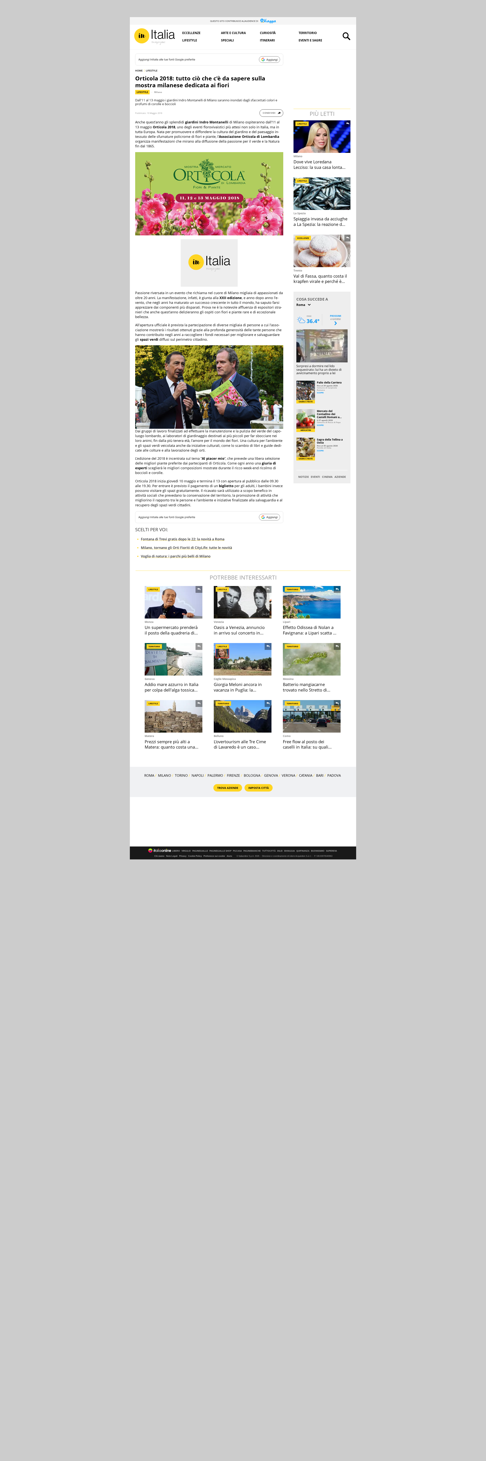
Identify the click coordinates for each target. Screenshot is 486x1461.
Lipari (286, 622)
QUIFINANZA (302, 851)
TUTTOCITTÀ (269, 851)
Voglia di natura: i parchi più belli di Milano (176, 556)
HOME (139, 70)
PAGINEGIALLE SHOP (220, 851)
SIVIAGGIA (289, 851)
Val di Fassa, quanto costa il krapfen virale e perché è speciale (320, 281)
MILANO (164, 775)
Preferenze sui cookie (214, 856)
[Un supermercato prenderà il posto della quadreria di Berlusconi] (173, 602)
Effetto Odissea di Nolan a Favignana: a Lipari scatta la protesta (309, 632)
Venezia (219, 622)
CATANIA (305, 775)
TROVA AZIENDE (227, 788)
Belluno (219, 736)
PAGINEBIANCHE (252, 851)
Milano (158, 92)
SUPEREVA (331, 851)
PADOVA (334, 775)
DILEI (279, 851)
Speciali (227, 40)
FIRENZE (233, 775)
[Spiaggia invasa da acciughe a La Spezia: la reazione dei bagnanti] (322, 193)
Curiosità (268, 33)
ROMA (149, 775)
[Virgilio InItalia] (154, 36)
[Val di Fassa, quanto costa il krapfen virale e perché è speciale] (322, 251)
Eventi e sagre (310, 40)
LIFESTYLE (151, 70)
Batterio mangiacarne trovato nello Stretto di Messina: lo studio (305, 689)
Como (287, 736)
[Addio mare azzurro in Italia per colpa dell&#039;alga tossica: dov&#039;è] (173, 659)
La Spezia (299, 213)
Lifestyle (189, 40)
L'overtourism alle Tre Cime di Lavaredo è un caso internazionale (240, 747)
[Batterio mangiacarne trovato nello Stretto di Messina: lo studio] (312, 659)
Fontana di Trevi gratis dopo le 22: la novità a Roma (182, 539)
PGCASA (237, 851)
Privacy (182, 856)
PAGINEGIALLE (200, 851)
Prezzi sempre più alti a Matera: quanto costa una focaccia (170, 747)
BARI (319, 775)
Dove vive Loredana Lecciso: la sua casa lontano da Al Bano (320, 167)
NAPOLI (198, 775)
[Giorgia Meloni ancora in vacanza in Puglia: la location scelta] (242, 659)
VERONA (288, 775)
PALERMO (215, 775)
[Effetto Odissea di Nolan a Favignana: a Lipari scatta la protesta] (312, 602)
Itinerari (267, 40)
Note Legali (172, 856)
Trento (297, 270)
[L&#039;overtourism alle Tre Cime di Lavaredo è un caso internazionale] (242, 716)
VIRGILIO (186, 851)
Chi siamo (159, 856)
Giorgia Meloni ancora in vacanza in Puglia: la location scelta (238, 689)
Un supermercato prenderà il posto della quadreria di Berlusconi (171, 632)
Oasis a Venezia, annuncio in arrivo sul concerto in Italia (239, 632)
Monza (149, 622)
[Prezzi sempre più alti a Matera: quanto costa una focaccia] (173, 716)
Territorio (308, 33)
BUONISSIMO (317, 851)
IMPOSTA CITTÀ (258, 788)
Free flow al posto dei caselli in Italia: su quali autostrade (305, 747)
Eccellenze (191, 33)
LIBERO (176, 851)
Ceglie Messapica (225, 679)
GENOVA (271, 775)
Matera (149, 736)
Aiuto (229, 856)
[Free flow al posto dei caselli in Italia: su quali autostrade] (312, 716)
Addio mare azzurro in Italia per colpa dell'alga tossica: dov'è (171, 689)
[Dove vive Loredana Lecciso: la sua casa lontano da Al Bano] (322, 136)
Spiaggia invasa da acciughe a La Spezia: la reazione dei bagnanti (320, 224)
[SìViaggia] (268, 21)
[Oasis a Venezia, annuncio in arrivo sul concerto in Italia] (242, 602)
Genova (150, 679)
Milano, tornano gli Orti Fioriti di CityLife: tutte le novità (186, 547)
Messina (288, 679)
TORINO (181, 775)
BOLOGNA (252, 775)
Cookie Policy (195, 856)
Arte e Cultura (233, 33)
